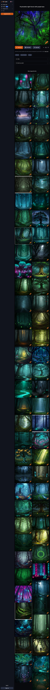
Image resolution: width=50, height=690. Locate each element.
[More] (44, 47)
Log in (7, 685)
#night (30, 54)
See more (46, 51)
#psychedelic (23, 54)
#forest (17, 54)
